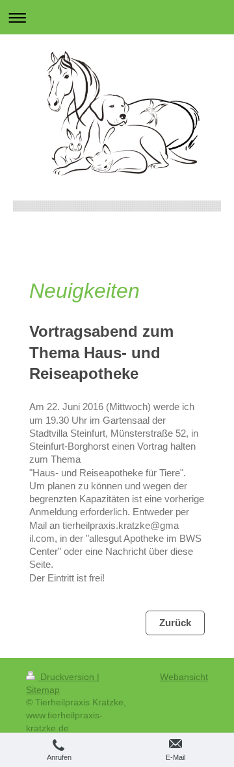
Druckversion (67, 677)
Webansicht (184, 677)
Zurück (175, 622)
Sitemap (43, 690)
